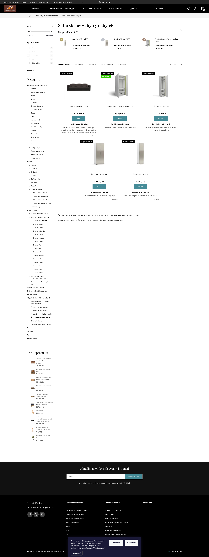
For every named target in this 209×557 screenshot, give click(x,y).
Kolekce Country (38, 228)
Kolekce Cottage (38, 238)
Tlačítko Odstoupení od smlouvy (115, 534)
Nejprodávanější (107, 64)
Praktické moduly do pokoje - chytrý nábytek (40, 302)
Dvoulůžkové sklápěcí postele (41, 324)
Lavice (33, 116)
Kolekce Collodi (38, 273)
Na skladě (42, 48)
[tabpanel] (78, 43)
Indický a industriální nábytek (37, 291)
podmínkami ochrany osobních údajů (116, 483)
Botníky (33, 96)
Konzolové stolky (36, 109)
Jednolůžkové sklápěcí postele (41, 314)
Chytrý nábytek (36, 148)
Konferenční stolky (37, 106)
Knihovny (34, 102)
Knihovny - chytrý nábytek (39, 310)
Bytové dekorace (33, 335)
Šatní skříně (35, 137)
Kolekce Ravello (38, 262)
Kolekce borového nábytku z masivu (40, 283)
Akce (42, 52)
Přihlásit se (133, 477)
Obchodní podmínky (111, 518)
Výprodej (30, 331)
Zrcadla (33, 89)
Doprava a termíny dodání (113, 510)
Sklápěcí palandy (36, 321)
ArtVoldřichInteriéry (30, 514)
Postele (33, 130)
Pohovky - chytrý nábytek (39, 307)
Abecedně (122, 64)
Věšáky (33, 141)
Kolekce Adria (37, 269)
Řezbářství (30, 328)
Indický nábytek (36, 158)
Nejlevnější (79, 64)
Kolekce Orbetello (39, 231)
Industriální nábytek (37, 155)
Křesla (33, 113)
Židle (32, 144)
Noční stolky (35, 123)
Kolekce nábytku (32, 210)
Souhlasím (131, 542)
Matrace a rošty (36, 120)
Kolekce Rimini (38, 241)
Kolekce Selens (38, 259)
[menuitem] (36, 8)
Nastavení (77, 553)
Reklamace (108, 526)
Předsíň (33, 186)
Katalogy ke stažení (72, 522)
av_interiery (42, 514)
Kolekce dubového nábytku (40, 217)
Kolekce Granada (38, 255)
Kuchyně (34, 172)
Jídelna (33, 165)
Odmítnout (116, 542)
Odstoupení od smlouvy (112, 530)
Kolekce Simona (38, 266)
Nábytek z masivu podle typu (37, 85)
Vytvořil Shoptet (176, 551)
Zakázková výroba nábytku (39, 2)
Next (181, 31)
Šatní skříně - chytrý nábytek (41, 317)
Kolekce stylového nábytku (40, 214)
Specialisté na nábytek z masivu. (15, 2)
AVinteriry (36, 514)
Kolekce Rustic (38, 234)
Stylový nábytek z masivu (35, 287)
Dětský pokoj (35, 207)
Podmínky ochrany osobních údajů (116, 522)
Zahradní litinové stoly (40, 200)
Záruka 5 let (42, 63)
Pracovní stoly (35, 134)
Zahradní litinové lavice (40, 196)
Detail (78, 119)
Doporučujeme (64, 64)
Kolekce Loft (37, 252)
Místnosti (30, 162)
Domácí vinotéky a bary (38, 92)
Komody (33, 99)
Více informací (98, 548)
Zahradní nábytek (36, 189)
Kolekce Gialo (37, 248)
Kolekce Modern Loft (40, 221)
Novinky (68, 530)
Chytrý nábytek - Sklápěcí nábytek (38, 298)
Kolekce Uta (37, 245)
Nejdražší (92, 64)
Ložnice (33, 175)
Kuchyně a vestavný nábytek (62, 2)
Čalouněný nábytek (37, 151)
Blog (67, 534)
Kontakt (68, 526)
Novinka (42, 55)
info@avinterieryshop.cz (42, 507)
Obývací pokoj (35, 179)
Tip (42, 59)
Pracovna (34, 182)
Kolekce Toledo (38, 224)
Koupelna (34, 168)
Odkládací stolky (36, 127)
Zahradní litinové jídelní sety (42, 203)
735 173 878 (36, 502)
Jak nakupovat (109, 514)
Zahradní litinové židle (40, 193)
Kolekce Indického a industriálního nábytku (38, 277)
